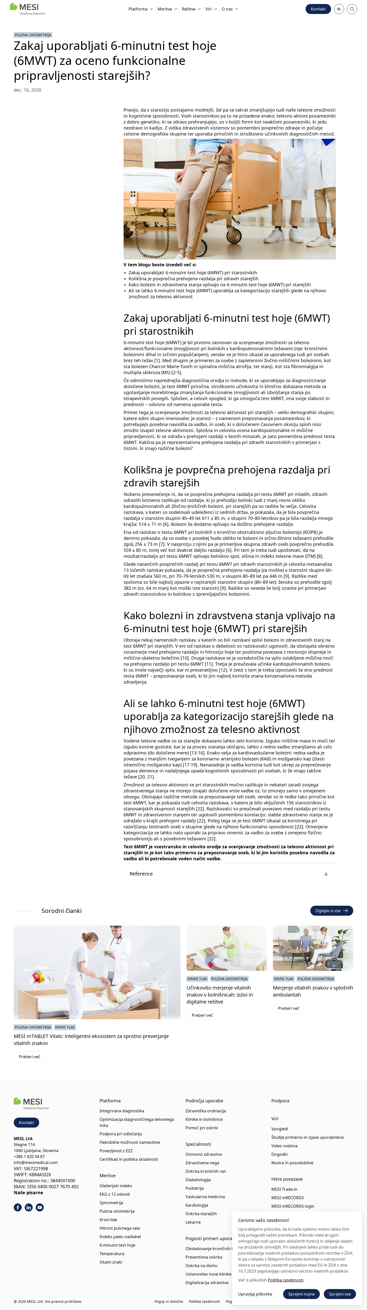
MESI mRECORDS (287, 1197)
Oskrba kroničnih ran (205, 1171)
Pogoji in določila (169, 1301)
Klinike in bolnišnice (204, 1119)
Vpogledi (279, 1129)
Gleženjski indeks (116, 1185)
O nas (227, 9)
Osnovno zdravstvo (203, 1154)
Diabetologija (198, 1179)
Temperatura (112, 1253)
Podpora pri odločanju (121, 1134)
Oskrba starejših (201, 1213)
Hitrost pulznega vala (120, 1228)
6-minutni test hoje (117, 1245)
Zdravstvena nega (202, 1162)
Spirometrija (111, 1202)
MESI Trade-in (284, 1189)
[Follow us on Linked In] (29, 1207)
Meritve (165, 9)
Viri (208, 9)
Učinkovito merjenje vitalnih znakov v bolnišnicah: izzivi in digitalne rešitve (219, 994)
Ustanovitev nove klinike (208, 1274)
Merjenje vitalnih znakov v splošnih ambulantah (313, 991)
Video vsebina (284, 1146)
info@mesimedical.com (36, 1162)
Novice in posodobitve (292, 1162)
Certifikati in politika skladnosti (129, 1159)
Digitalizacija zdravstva (206, 1282)
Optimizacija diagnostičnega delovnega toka (137, 1122)
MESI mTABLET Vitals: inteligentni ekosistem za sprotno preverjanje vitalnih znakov (91, 1039)
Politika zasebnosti (204, 1301)
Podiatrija (194, 1188)
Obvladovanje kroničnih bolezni (215, 1248)
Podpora (280, 1101)
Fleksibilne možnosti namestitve (130, 1142)
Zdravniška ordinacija (205, 1111)
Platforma (138, 9)
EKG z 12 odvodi (115, 1194)
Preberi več (32, 1057)
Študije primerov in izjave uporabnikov (307, 1137)
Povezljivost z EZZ (116, 1151)
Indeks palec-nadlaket (120, 1236)
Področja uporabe (204, 1101)
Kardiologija (196, 1205)
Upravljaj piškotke (255, 1294)
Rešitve (188, 9)
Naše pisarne (28, 1192)
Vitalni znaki (111, 1262)
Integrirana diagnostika (122, 1111)
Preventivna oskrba (203, 1257)
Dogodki (279, 1154)
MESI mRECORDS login (292, 1206)
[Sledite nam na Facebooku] (18, 1207)
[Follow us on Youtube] (40, 1207)
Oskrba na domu (201, 1265)
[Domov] (27, 9)
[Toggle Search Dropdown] (352, 9)
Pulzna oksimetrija (33, 34)
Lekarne (193, 1222)
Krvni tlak (65, 1027)
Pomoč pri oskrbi (201, 1128)
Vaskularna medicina (205, 1196)
